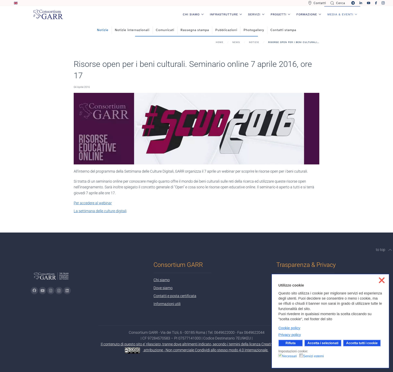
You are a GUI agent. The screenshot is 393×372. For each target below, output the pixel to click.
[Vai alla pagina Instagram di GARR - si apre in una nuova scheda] (50, 290)
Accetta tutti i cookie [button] (362, 343)
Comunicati (165, 30)
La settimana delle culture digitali (100, 211)
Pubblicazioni (226, 30)
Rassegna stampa (195, 30)
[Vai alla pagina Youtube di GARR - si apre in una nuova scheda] (42, 290)
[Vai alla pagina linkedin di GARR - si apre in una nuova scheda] (67, 290)
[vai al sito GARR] (51, 278)
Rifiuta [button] (291, 343)
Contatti (320, 3)
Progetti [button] (278, 14)
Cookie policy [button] (289, 328)
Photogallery (254, 30)
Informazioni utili (167, 304)
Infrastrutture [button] (224, 14)
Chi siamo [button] (191, 14)
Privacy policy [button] (289, 335)
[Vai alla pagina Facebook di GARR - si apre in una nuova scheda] (34, 290)
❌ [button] (381, 280)
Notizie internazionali (132, 30)
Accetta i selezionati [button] (322, 343)
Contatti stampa (283, 30)
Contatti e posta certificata (175, 296)
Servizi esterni (313, 356)
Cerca (340, 3)
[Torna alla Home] (48, 14)
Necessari (289, 356)
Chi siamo (162, 280)
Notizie (102, 30)
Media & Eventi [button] (340, 14)
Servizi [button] (254, 14)
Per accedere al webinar (93, 203)
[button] (390, 250)
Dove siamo (163, 288)
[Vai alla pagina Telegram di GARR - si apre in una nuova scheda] (59, 290)
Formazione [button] (306, 14)
